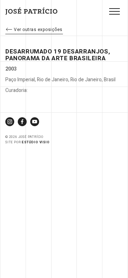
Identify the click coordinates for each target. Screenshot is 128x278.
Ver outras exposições (38, 29)
